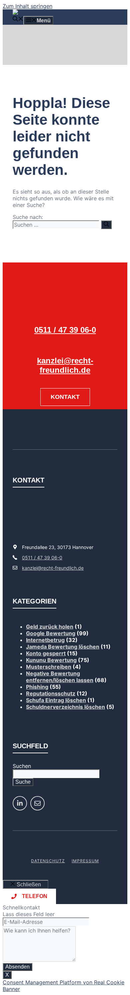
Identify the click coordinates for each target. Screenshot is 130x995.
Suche (23, 782)
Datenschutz (48, 860)
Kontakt (65, 397)
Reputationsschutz (50, 693)
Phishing (37, 686)
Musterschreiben (48, 666)
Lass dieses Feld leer (29, 914)
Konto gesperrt (46, 653)
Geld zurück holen (49, 626)
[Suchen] (106, 224)
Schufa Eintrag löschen (56, 700)
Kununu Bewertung (51, 660)
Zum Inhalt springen (27, 6)
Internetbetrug (45, 640)
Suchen (22, 766)
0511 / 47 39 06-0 (65, 329)
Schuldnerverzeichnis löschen (65, 706)
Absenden (17, 967)
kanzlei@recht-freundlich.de (65, 365)
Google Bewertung (50, 633)
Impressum (85, 860)
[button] (18, 19)
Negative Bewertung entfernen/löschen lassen (59, 676)
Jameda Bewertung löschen (62, 646)
